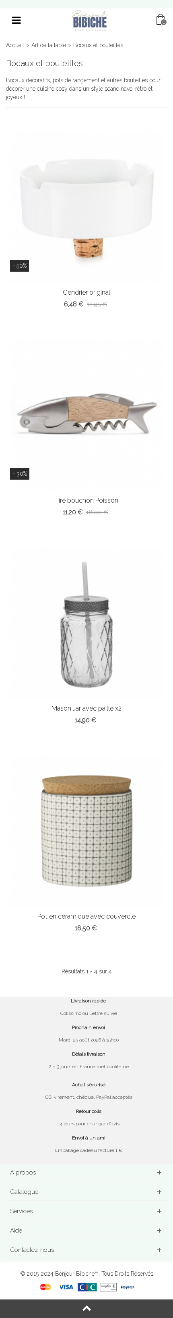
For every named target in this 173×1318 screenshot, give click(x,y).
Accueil (15, 45)
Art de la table (48, 45)
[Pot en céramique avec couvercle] (86, 831)
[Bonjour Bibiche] (90, 20)
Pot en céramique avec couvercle (86, 916)
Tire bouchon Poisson (86, 500)
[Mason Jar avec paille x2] (86, 623)
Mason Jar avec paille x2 (86, 708)
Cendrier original (86, 292)
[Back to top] (86, 1308)
